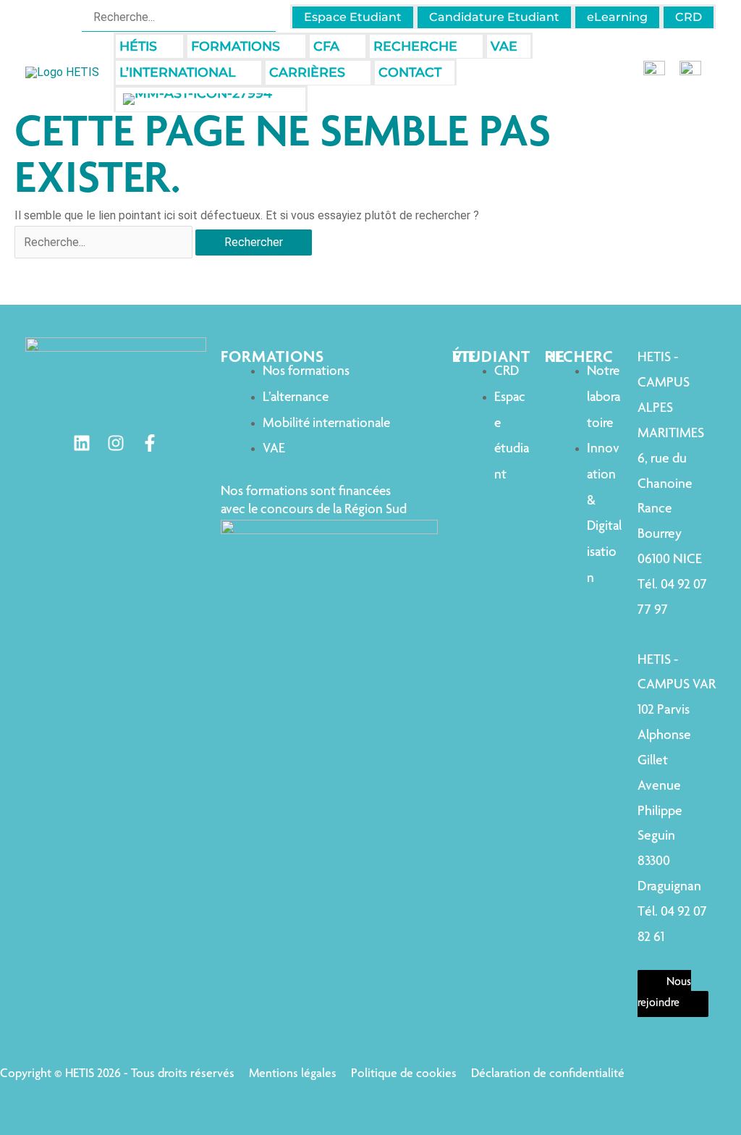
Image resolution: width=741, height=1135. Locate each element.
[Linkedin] (81, 443)
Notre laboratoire (603, 397)
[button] (163, 47)
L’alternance (296, 398)
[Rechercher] (267, 16)
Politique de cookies (404, 1074)
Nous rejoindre (664, 993)
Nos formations (306, 372)
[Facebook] (149, 443)
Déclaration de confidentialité (547, 1074)
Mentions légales (292, 1074)
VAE (274, 449)
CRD (506, 372)
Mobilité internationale (326, 424)
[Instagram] (115, 443)
